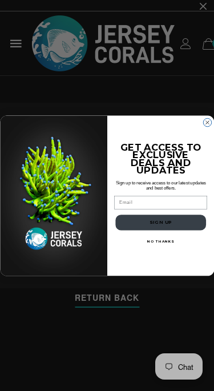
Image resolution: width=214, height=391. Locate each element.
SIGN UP (160, 222)
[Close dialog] (207, 122)
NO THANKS (160, 241)
